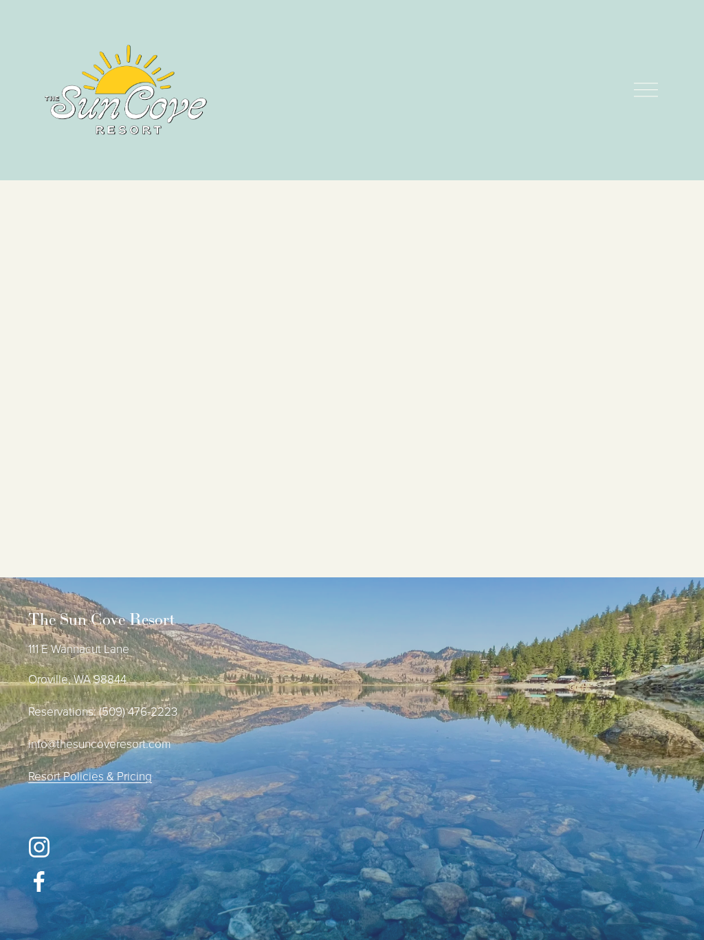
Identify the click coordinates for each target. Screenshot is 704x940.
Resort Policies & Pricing (90, 775)
